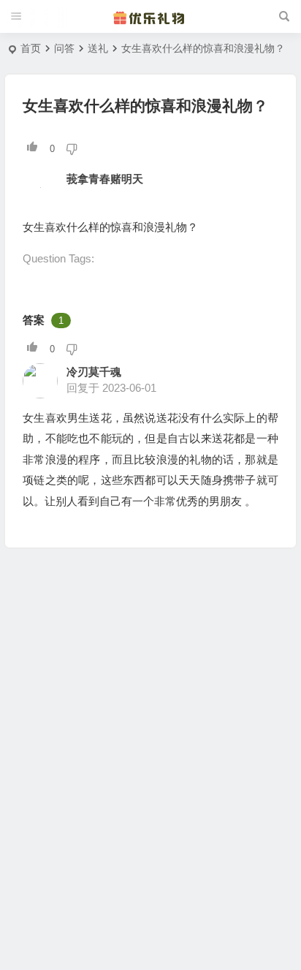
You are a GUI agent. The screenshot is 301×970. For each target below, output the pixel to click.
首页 (30, 48)
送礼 (98, 48)
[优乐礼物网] (150, 17)
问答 (64, 48)
